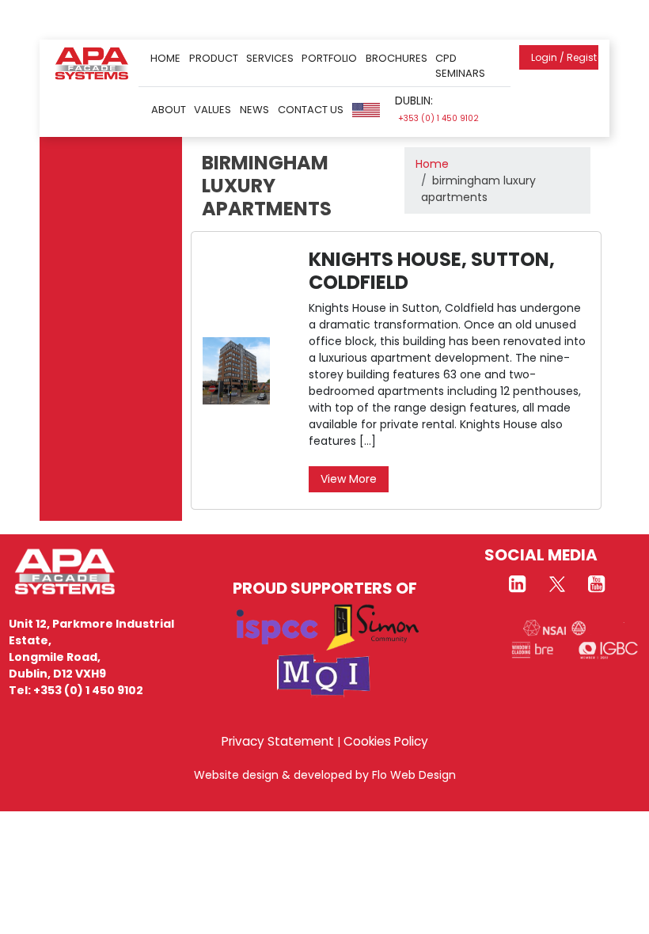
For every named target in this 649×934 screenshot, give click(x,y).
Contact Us (310, 109)
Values (212, 109)
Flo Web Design (414, 775)
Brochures (396, 58)
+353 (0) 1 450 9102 (438, 118)
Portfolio (329, 58)
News (254, 109)
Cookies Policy (385, 741)
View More (349, 479)
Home (165, 58)
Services (270, 58)
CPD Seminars (460, 66)
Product (213, 58)
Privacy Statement (278, 741)
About (168, 109)
